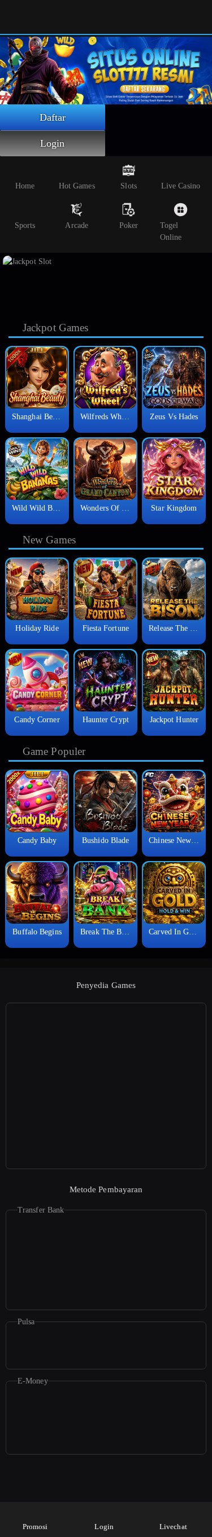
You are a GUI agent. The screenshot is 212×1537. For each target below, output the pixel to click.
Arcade (76, 225)
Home (24, 186)
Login (52, 143)
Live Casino (180, 186)
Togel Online (171, 231)
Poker (129, 225)
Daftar (53, 117)
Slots (128, 186)
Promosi (35, 1526)
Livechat (173, 1526)
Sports (25, 225)
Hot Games (77, 186)
